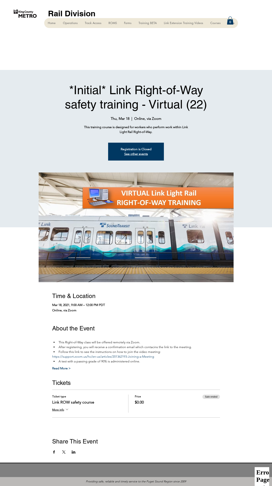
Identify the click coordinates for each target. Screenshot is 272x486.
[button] (230, 20)
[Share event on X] (64, 452)
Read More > (61, 368)
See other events (136, 154)
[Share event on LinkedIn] (73, 452)
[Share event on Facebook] (54, 452)
